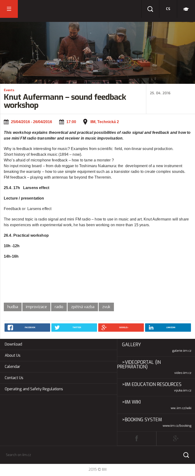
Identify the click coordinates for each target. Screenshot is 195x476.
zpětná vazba (82, 306)
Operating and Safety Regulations (34, 388)
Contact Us (14, 377)
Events (9, 90)
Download (13, 344)
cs (168, 9)
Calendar (12, 366)
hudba (12, 306)
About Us (12, 355)
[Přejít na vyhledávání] (150, 9)
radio (59, 306)
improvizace (36, 306)
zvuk (106, 306)
